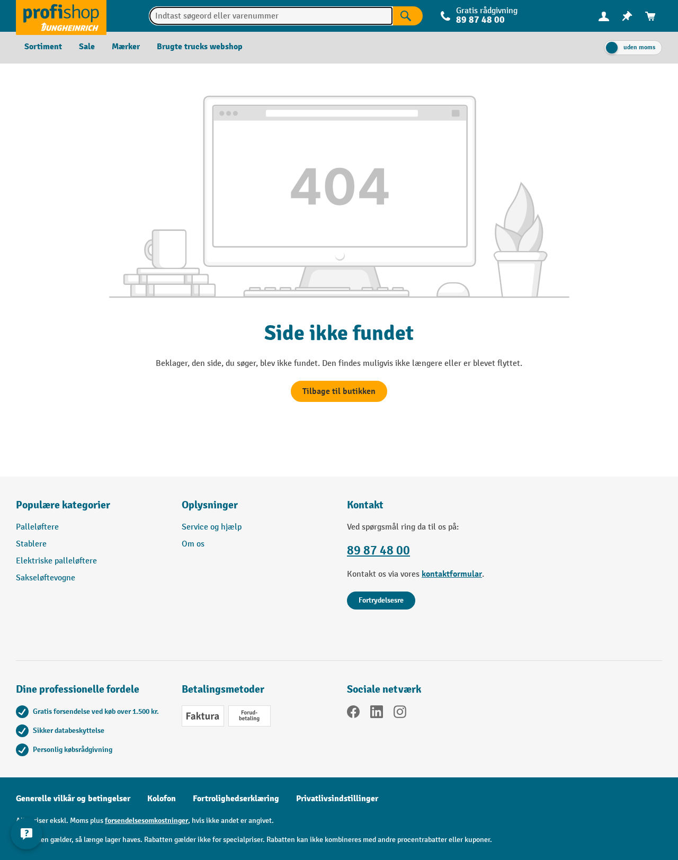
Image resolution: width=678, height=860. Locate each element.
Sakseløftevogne (45, 578)
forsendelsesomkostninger (146, 820)
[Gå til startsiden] (61, 16)
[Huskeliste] (627, 16)
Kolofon (161, 798)
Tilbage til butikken (339, 391)
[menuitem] (603, 16)
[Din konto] (603, 16)
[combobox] (271, 15)
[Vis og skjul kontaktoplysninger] (26, 833)
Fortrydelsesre (381, 600)
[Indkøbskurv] (650, 16)
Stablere (31, 544)
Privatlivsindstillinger (337, 798)
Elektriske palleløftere (56, 561)
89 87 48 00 (378, 550)
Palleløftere (37, 527)
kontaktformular (452, 574)
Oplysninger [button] (210, 505)
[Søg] (408, 15)
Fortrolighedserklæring (236, 798)
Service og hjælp (212, 527)
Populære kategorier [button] (63, 505)
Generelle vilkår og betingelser (73, 798)
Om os (193, 544)
